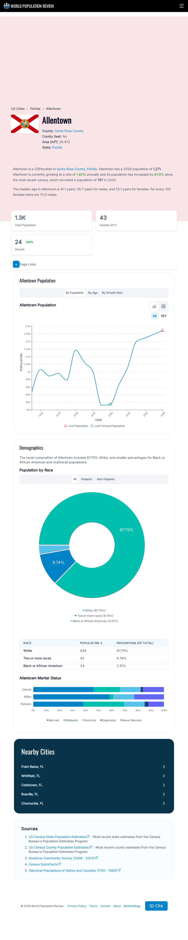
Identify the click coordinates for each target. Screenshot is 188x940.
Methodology (132, 906)
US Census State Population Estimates (57, 837)
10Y (164, 316)
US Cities (18, 109)
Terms (93, 906)
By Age (92, 292)
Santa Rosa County (69, 131)
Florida (35, 109)
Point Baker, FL (32, 767)
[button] (181, 6)
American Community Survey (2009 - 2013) (61, 858)
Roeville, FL (29, 794)
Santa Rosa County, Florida (77, 169)
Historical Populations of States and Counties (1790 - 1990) (73, 870)
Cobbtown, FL (31, 785)
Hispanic (86, 479)
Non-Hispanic (106, 479)
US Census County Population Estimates (59, 847)
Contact (105, 906)
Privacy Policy (77, 906)
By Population (75, 292)
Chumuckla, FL (32, 803)
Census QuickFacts (43, 864)
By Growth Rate (112, 292)
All (154, 316)
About (117, 906)
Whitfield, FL (30, 776)
